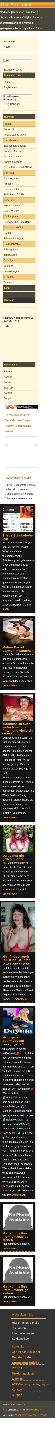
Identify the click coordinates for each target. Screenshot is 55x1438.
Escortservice (11, 140)
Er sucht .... (10, 282)
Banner (8, 377)
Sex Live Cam (11, 211)
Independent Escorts (15, 145)
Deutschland (11, 295)
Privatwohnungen (13, 238)
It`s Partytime (11, 216)
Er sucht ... (9, 277)
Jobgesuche (10, 255)
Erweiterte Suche (13, 69)
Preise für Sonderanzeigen (23, 1368)
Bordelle (8, 233)
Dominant (9, 173)
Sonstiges (9, 260)
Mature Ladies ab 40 (15, 134)
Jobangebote (11, 249)
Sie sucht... (10, 129)
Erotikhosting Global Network (31, 1415)
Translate (15, 104)
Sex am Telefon (12, 205)
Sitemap (8, 387)
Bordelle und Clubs (14, 227)
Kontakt (8, 393)
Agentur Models (12, 151)
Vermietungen (11, 271)
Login (7, 82)
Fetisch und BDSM (14, 194)
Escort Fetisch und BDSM (18, 167)
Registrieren (10, 87)
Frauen (8, 123)
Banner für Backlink (25, 1362)
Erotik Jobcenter (12, 244)
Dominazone (11, 178)
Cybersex (9, 200)
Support (8, 398)
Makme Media (34, 1410)
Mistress (8, 183)
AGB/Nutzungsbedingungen (29, 1384)
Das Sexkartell (16, 4)
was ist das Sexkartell (26, 1351)
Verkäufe (8, 266)
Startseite (18, 1346)
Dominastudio (11, 189)
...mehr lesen (9, 685)
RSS (6, 326)
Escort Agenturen (13, 156)
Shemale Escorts (13, 162)
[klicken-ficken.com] (20, 951)
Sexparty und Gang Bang (17, 222)
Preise (7, 382)
